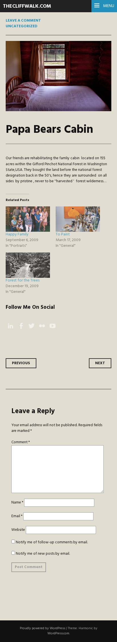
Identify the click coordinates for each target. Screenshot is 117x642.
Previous (21, 363)
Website (18, 530)
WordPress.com (58, 633)
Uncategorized (21, 26)
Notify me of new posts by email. (43, 554)
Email (16, 516)
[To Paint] (78, 219)
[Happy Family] (28, 219)
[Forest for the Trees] (28, 265)
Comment (20, 442)
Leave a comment (23, 21)
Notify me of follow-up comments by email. (52, 542)
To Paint (63, 234)
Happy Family (17, 234)
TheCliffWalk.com (27, 6)
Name (17, 503)
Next (100, 363)
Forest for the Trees (22, 280)
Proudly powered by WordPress (42, 628)
